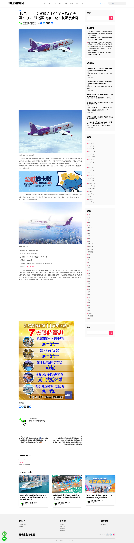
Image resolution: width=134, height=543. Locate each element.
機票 (89, 273)
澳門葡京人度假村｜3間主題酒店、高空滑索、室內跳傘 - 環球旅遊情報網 (100, 95)
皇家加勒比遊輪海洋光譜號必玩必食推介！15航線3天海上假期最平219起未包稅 (33, 497)
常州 (89, 236)
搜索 (89, 328)
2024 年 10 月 (91, 189)
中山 (89, 217)
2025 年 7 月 (91, 164)
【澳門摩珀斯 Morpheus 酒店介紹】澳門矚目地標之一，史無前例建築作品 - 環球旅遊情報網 (99, 69)
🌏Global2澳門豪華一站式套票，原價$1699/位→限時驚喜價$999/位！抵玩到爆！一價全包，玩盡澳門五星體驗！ (100, 48)
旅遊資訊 (103, 524)
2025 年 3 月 (91, 175)
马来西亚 (90, 316)
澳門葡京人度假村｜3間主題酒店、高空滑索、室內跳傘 (99, 87)
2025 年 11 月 (91, 154)
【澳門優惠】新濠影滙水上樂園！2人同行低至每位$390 (99, 74)
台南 (89, 225)
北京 (89, 222)
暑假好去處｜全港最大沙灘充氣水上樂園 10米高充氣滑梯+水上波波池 (66, 497)
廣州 (60, 3)
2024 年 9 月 (91, 191)
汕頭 (89, 276)
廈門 (89, 238)
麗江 (89, 318)
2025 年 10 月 (91, 157)
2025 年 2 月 (91, 178)
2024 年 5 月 (91, 202)
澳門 (49, 3)
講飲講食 (62, 528)
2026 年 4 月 (91, 140)
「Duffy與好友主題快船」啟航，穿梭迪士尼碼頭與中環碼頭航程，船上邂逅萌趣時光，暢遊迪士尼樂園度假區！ (100, 33)
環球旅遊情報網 (16, 3)
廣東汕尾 (90, 244)
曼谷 (89, 262)
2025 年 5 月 (91, 170)
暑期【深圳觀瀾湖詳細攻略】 (98, 98)
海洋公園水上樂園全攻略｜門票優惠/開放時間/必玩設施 (99, 496)
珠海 (66, 3)
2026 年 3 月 (91, 143)
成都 (89, 257)
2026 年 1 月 (91, 148)
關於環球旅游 (22, 524)
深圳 (71, 3)
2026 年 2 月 (91, 146)
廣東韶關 (90, 252)
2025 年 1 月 (91, 180)
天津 (89, 230)
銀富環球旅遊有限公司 (29, 23)
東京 (89, 268)
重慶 (89, 305)
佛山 (89, 220)
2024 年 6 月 (91, 199)
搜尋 (89, 13)
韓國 (89, 308)
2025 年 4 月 (91, 173)
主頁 (44, 3)
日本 (89, 260)
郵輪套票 (62, 526)
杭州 (82, 3)
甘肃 (89, 292)
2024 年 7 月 (91, 197)
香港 (55, 3)
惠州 (89, 254)
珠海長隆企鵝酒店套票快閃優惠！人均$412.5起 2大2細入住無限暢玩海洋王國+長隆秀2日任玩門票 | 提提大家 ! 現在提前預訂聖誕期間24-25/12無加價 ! (67, 441)
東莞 (77, 3)
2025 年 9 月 (91, 159)
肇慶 (89, 297)
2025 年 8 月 (91, 162)
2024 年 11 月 (91, 186)
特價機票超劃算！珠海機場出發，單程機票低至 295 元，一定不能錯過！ (100, 53)
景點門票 (62, 530)
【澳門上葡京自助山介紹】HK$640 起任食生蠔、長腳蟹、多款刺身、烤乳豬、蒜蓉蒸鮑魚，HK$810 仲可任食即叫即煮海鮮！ (100, 109)
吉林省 (90, 228)
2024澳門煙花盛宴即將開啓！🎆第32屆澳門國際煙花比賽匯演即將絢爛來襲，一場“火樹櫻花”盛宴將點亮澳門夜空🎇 (33, 440)
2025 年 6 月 (91, 167)
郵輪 (89, 302)
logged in (21, 462)
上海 (89, 214)
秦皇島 (90, 294)
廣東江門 (90, 246)
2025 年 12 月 (91, 151)
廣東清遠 (90, 249)
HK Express (30, 266)
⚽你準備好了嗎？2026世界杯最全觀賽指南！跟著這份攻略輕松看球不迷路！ (100, 38)
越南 (89, 300)
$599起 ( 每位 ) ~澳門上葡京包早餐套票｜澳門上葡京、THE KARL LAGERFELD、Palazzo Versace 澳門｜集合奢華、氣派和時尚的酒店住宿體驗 (100, 123)
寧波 (89, 233)
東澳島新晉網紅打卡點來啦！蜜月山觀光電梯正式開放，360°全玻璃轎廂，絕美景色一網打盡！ (100, 43)
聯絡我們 (21, 526)
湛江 (89, 281)
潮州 (89, 284)
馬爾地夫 (90, 313)
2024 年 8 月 (91, 194)
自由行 (62, 524)
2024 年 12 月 (91, 183)
